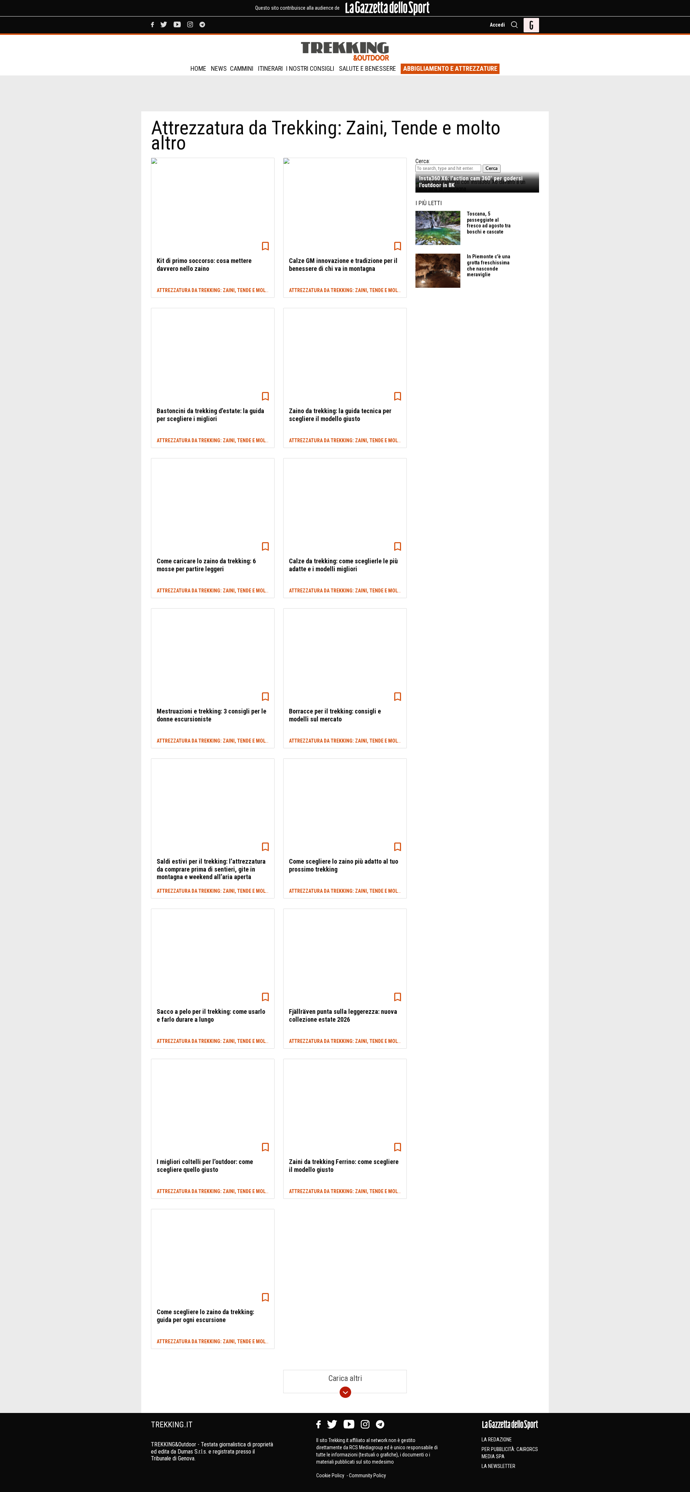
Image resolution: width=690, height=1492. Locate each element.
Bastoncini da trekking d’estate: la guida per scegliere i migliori (210, 414)
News (219, 68)
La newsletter (498, 1466)
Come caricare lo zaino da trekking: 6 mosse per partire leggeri (206, 565)
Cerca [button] (492, 168)
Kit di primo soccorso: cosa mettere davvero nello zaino (204, 264)
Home (198, 68)
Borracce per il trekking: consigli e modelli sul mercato (335, 715)
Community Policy (367, 1475)
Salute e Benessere (367, 68)
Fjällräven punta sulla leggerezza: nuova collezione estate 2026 (343, 1015)
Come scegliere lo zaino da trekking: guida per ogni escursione (205, 1316)
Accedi (497, 25)
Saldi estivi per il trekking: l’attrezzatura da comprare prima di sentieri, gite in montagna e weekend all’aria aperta (211, 869)
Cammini (241, 68)
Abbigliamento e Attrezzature (450, 68)
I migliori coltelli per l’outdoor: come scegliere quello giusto (205, 1165)
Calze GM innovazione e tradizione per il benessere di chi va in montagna (343, 264)
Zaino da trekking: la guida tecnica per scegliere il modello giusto (340, 414)
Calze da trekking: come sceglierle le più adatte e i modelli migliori (343, 565)
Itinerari (270, 68)
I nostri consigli (310, 68)
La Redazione (497, 1439)
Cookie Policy (330, 1475)
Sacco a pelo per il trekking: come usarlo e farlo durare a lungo (211, 1015)
